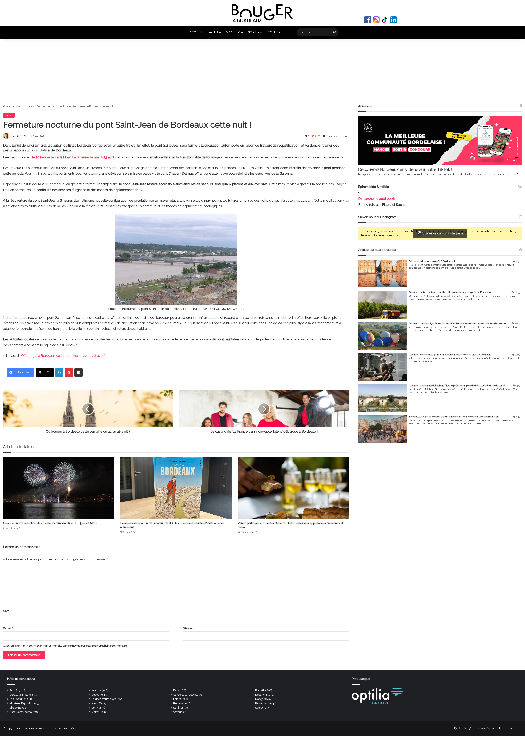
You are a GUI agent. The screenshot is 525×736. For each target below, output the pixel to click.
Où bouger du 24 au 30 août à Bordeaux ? (432, 261)
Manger (233, 32)
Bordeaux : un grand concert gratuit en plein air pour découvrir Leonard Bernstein (454, 416)
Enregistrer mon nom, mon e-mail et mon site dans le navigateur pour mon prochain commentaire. (66, 645)
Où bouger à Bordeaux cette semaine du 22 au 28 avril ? (63, 356)
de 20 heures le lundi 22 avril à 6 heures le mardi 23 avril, (73, 157)
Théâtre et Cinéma (21, 711)
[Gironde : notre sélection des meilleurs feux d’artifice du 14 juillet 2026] (58, 488)
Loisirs (177, 699)
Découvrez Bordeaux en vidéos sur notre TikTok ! (405, 169)
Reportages (180, 703)
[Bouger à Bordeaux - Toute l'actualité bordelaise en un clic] (262, 13)
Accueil (196, 32)
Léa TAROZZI (18, 136)
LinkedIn (393, 19)
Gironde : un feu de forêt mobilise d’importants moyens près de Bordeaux (450, 292)
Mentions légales (484, 728)
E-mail (8, 628)
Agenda (96, 690)
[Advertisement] (262, 73)
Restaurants (262, 703)
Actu (213, 32)
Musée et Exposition (22, 703)
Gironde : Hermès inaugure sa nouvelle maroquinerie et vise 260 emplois (450, 354)
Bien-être (260, 690)
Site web (188, 628)
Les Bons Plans (19, 699)
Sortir (254, 32)
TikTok (385, 19)
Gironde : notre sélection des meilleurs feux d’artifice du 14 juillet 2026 (50, 523)
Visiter (95, 711)
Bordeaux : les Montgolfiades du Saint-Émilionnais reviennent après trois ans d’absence (457, 323)
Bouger (95, 694)
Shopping (16, 707)
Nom (7, 610)
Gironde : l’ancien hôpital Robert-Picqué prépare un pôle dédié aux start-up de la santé (457, 385)
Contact (275, 32)
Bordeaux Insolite (20, 694)
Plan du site (505, 728)
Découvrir (261, 694)
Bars (176, 690)
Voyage (177, 711)
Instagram (376, 19)
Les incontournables (103, 699)
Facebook (367, 19)
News (30, 106)
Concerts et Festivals (185, 694)
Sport (258, 707)
